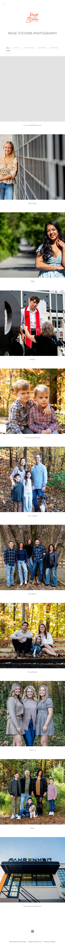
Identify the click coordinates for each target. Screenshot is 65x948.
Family (16, 48)
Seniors (42, 48)
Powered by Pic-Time (18, 942)
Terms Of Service (35, 942)
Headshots (29, 48)
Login (5, 60)
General (54, 48)
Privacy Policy (49, 942)
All (8, 48)
